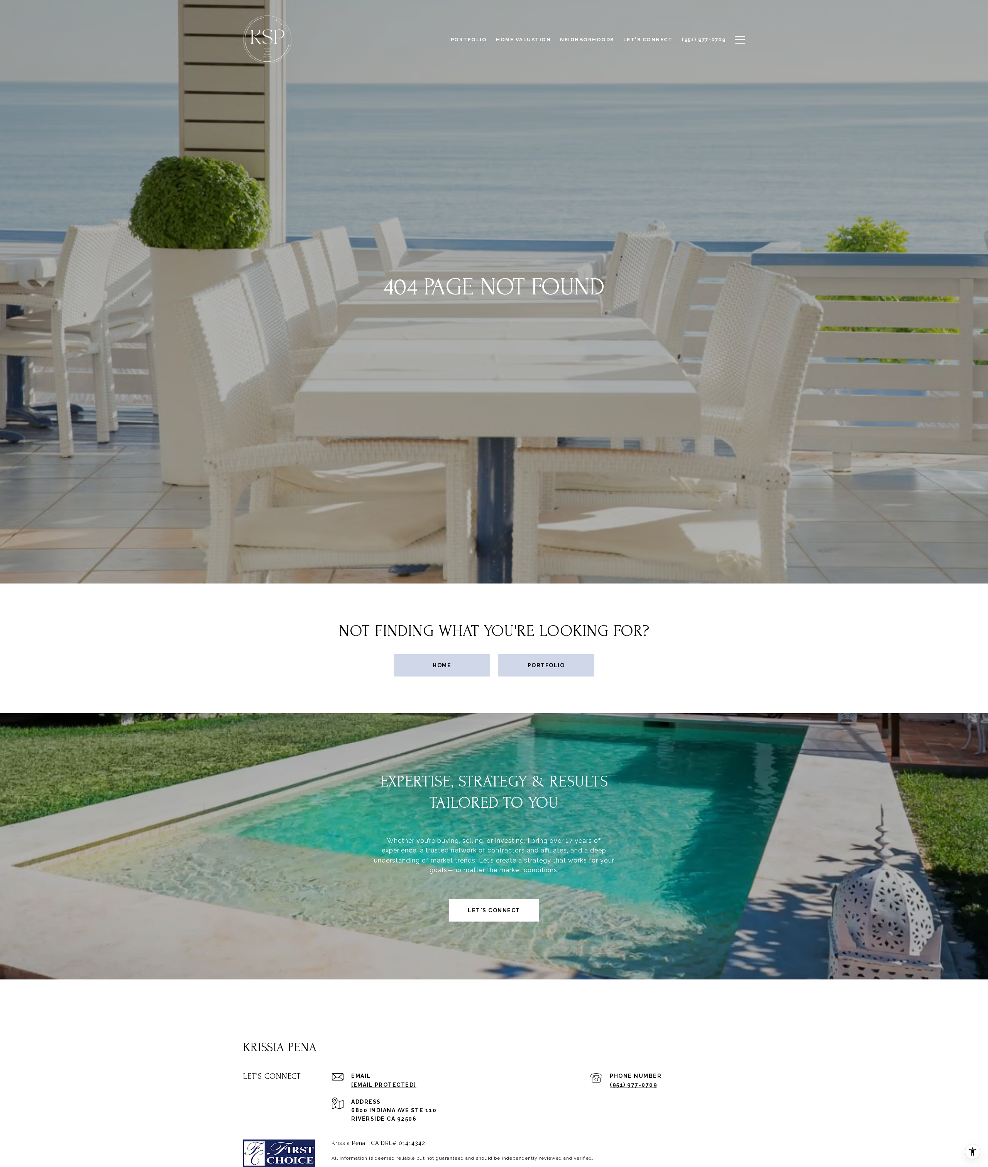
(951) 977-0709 (633, 1085)
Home (442, 665)
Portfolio (546, 665)
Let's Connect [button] (494, 910)
